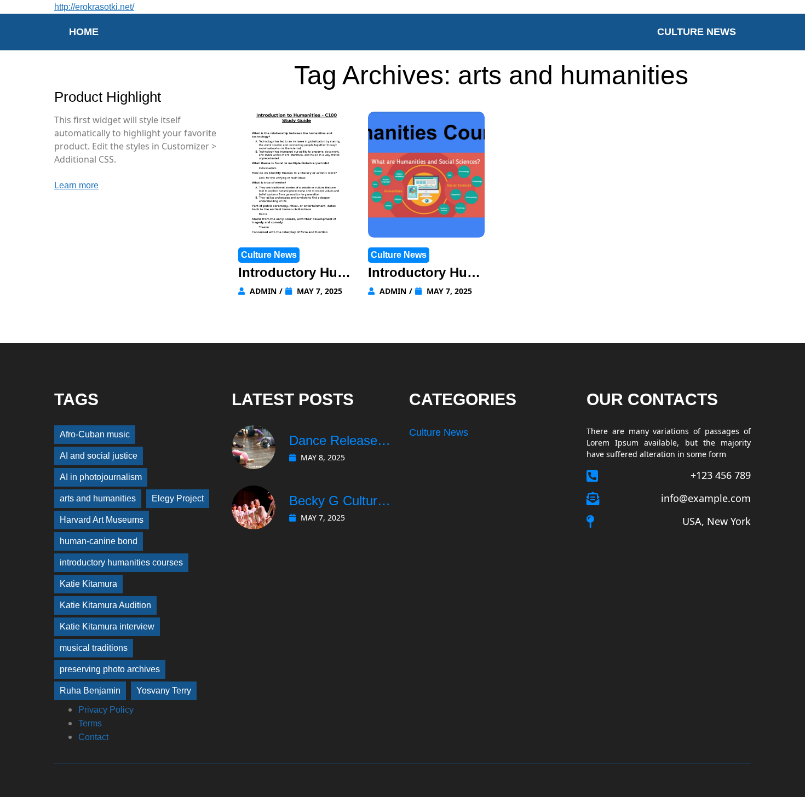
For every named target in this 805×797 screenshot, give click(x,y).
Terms (90, 723)
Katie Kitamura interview (107, 626)
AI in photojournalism (101, 477)
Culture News (696, 31)
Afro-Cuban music (95, 434)
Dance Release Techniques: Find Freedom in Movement (338, 442)
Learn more (76, 185)
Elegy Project (178, 498)
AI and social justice (98, 455)
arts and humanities (98, 498)
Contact (93, 737)
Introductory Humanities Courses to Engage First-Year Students (425, 273)
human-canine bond (98, 541)
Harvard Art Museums (101, 519)
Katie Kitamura (88, 583)
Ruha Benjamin (90, 690)
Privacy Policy (106, 709)
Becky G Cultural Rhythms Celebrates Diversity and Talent (338, 502)
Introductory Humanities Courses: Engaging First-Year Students (296, 273)
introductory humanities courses (121, 562)
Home (84, 31)
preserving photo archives (110, 669)
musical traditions (94, 647)
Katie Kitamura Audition (105, 605)
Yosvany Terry (163, 690)
